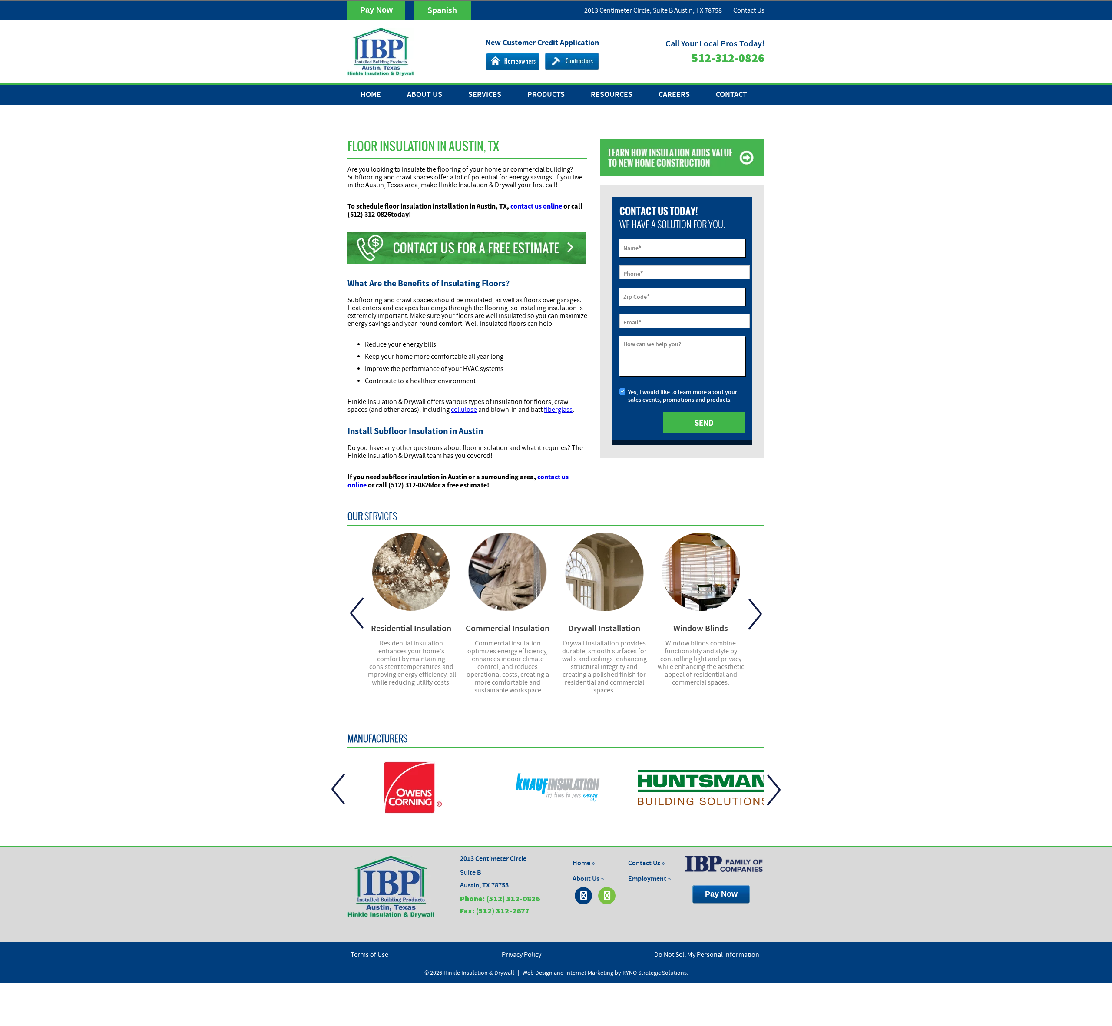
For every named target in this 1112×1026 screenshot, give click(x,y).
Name (632, 247)
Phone (633, 273)
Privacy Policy (521, 954)
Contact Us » (646, 863)
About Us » (588, 879)
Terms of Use (369, 954)
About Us (424, 94)
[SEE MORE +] (411, 572)
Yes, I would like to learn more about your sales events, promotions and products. (682, 396)
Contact (731, 94)
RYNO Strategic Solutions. (655, 973)
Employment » (649, 879)
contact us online (536, 206)
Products (546, 94)
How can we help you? (652, 344)
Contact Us (748, 10)
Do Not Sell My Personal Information (706, 954)
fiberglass (558, 409)
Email (632, 322)
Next (755, 613)
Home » (584, 863)
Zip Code (636, 296)
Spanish (442, 10)
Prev (357, 613)
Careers (674, 94)
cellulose (464, 409)
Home (371, 94)
